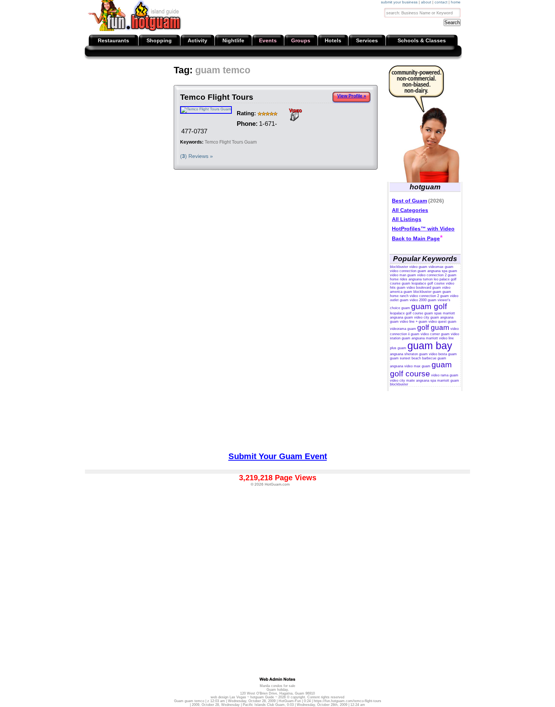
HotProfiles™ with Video (423, 229)
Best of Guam (409, 201)
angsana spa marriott (432, 380)
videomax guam (441, 267)
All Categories (410, 210)
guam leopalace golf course (423, 283)
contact (441, 2)
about (426, 2)
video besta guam (443, 354)
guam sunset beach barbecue (413, 358)
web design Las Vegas (228, 697)
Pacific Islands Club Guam (264, 705)
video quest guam (442, 321)
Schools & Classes (422, 40)
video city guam (426, 317)
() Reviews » (196, 156)
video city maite (402, 380)
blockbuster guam (427, 292)
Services (367, 40)
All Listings (406, 219)
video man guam (403, 275)
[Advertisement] (225, 83)
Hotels (333, 40)
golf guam (433, 327)
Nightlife (233, 40)
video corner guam (435, 334)
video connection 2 (432, 275)
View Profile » (351, 96)
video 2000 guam (423, 300)
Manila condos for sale (277, 686)
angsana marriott (425, 338)
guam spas (433, 313)
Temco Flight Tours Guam (231, 142)
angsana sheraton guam (409, 354)
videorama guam (403, 329)
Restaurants (113, 40)
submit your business (399, 2)
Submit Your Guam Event (277, 456)
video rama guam (444, 375)
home (456, 2)
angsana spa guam (442, 271)
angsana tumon (421, 279)
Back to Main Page (416, 238)
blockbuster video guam (408, 267)
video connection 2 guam (429, 296)
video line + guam (413, 321)
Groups (300, 40)
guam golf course (421, 369)
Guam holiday (277, 690)
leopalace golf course (406, 313)
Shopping (159, 40)
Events (268, 40)
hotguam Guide (262, 697)
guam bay (429, 345)
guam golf (429, 306)
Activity (197, 40)
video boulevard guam (424, 287)
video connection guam (408, 271)
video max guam (417, 366)
